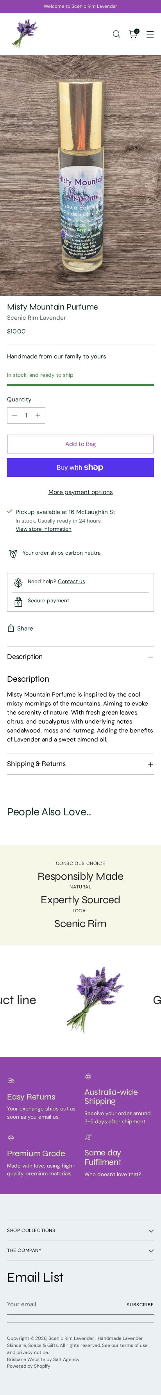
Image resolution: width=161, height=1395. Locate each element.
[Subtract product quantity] (14, 415)
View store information (44, 528)
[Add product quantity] (38, 415)
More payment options (80, 492)
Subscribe (140, 1305)
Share (25, 628)
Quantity (19, 399)
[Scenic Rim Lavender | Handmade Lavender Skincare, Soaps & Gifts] (24, 34)
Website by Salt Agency (53, 1359)
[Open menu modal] (150, 34)
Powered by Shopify (28, 1366)
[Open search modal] (116, 34)
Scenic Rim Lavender (36, 318)
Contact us (71, 581)
